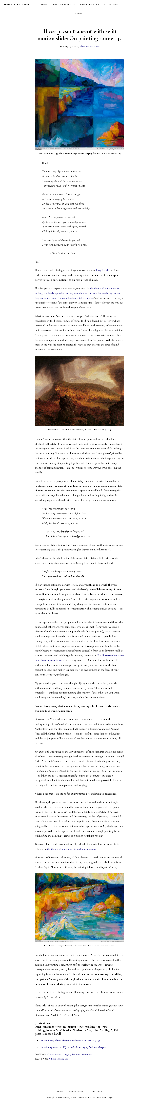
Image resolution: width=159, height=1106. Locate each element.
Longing (67, 1054)
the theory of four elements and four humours (71, 849)
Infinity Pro (68, 1097)
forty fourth (102, 270)
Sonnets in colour (16, 4)
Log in (110, 1097)
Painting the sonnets (82, 1054)
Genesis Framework (86, 1097)
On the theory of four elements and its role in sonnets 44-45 (70, 1040)
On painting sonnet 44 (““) (74, 1047)
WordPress (101, 1097)
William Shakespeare (58, 1058)
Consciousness (54, 1054)
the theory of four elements (104, 288)
